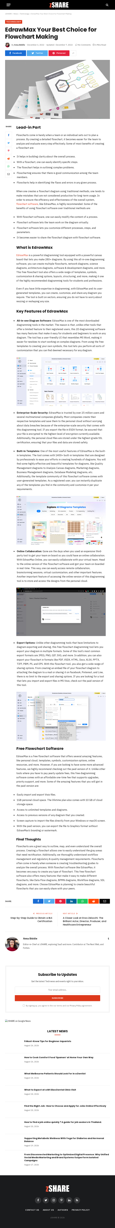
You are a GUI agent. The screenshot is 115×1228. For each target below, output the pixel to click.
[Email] (8, 174)
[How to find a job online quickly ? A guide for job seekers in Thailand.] (13, 1126)
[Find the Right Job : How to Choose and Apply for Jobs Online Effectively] (13, 1110)
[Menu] (8, 4)
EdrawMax (22, 255)
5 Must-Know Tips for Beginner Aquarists (47, 1041)
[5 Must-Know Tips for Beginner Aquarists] (13, 1045)
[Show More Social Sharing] (73, 53)
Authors (63, 1210)
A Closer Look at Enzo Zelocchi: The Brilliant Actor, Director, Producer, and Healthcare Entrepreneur (84, 921)
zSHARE (8, 14)
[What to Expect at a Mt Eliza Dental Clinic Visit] (13, 1093)
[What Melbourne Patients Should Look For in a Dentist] (13, 1077)
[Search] (106, 4)
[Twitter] (8, 142)
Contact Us (32, 1210)
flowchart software (27, 204)
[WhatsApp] (8, 166)
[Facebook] (8, 135)
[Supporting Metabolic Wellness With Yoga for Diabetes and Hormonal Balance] (13, 1142)
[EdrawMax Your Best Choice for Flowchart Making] (57, 118)
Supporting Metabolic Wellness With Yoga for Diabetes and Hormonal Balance (64, 1140)
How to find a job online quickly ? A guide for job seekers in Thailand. (63, 1122)
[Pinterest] (8, 150)
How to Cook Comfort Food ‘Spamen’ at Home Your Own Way (58, 1057)
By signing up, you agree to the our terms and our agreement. (58, 1005)
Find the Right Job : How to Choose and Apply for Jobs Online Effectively (65, 1105)
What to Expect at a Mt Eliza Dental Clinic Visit (50, 1089)
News (16, 14)
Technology (24, 14)
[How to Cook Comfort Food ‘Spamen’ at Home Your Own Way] (13, 1061)
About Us (48, 1210)
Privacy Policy (75, 1005)
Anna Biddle (19, 45)
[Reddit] (8, 158)
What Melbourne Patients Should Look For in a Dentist (55, 1073)
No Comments (84, 45)
